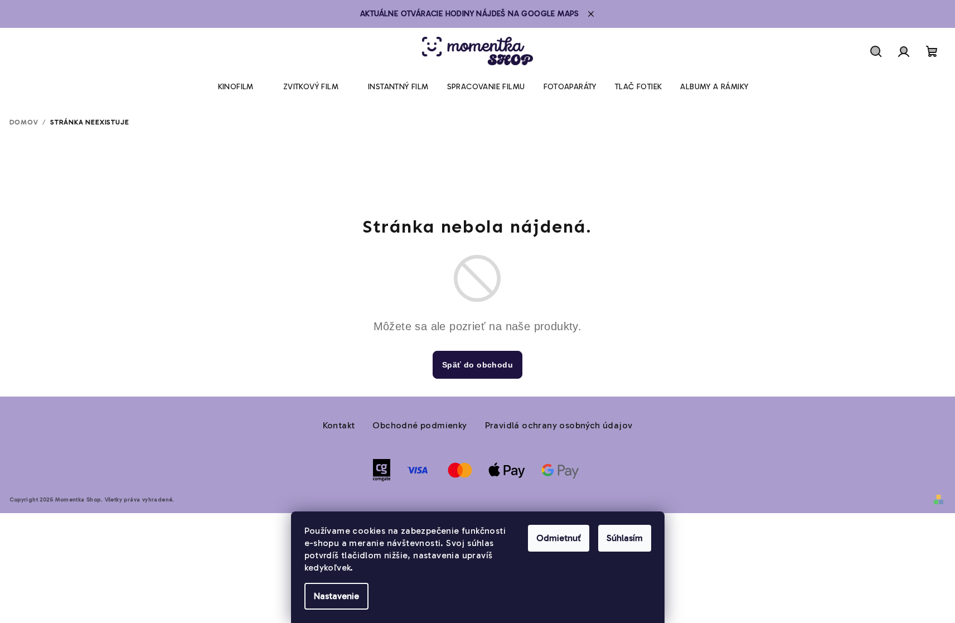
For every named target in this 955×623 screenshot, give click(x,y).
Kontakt (339, 425)
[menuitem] (236, 87)
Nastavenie (336, 596)
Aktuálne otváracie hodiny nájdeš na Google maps (469, 13)
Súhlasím (625, 538)
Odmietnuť (558, 538)
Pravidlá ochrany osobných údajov (559, 425)
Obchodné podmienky (419, 425)
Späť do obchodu (477, 364)
